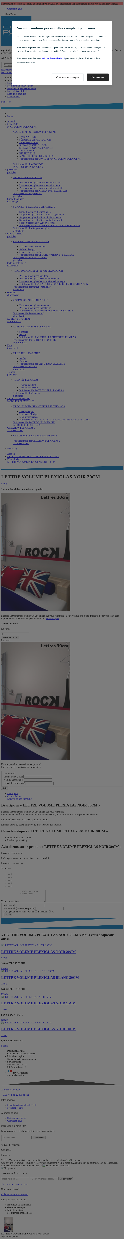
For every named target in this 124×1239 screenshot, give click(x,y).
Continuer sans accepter (67, 77)
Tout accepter (97, 77)
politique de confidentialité (53, 58)
